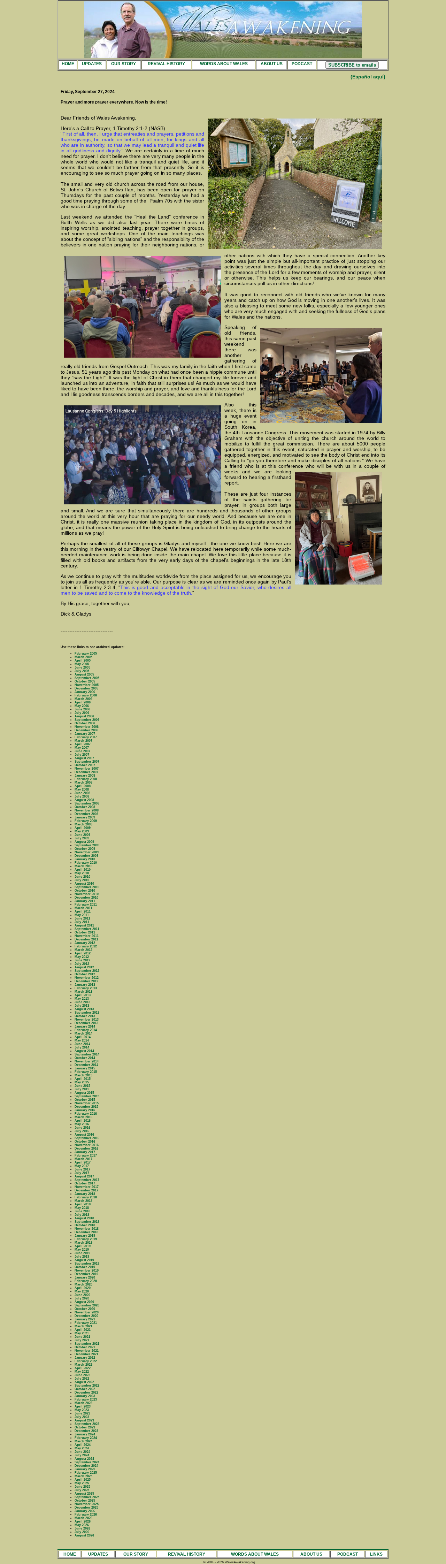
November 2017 (87, 1187)
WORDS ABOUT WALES (224, 63)
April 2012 (83, 953)
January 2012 (85, 943)
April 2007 (83, 744)
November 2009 (87, 852)
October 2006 (85, 723)
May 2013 (82, 998)
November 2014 (87, 1061)
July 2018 (82, 1214)
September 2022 (87, 1385)
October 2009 (85, 848)
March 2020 (83, 1284)
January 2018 (85, 1194)
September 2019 (87, 1263)
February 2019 (86, 1239)
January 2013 (85, 984)
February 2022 (86, 1361)
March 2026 (83, 1518)
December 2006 (86, 730)
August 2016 (84, 1134)
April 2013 (83, 995)
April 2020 (83, 1288)
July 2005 (82, 671)
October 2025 (85, 1500)
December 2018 (86, 1232)
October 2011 (85, 932)
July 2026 (82, 1532)
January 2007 (85, 733)
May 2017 (82, 1166)
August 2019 (84, 1260)
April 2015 (83, 1079)
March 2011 (83, 908)
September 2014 (87, 1054)
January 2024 (85, 1434)
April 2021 (83, 1330)
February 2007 (86, 737)
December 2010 (86, 897)
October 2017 (85, 1183)
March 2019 (83, 1242)
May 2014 (82, 1040)
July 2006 (82, 713)
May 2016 (82, 1124)
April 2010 (83, 869)
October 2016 (85, 1141)
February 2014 (86, 1030)
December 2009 (86, 855)
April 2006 (83, 702)
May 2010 (82, 873)
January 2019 (85, 1235)
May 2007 (82, 747)
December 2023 (86, 1431)
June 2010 (82, 876)
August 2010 (84, 883)
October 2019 (85, 1267)
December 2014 (86, 1065)
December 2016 (86, 1148)
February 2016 (86, 1113)
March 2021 (83, 1326)
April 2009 (83, 828)
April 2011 (83, 911)
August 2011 (84, 925)
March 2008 (83, 782)
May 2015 (82, 1082)
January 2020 (85, 1277)
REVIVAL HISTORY (166, 63)
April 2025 (83, 1479)
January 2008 (85, 775)
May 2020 (82, 1291)
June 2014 (82, 1044)
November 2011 (87, 936)
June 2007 (82, 751)
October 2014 (85, 1058)
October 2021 (85, 1347)
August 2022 (84, 1382)
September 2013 (87, 1012)
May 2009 (82, 831)
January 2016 (85, 1110)
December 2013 (86, 1023)
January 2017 (85, 1152)
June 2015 (82, 1086)
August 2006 (84, 716)
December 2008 (86, 814)
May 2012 (82, 957)
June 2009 (82, 835)
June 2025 (82, 1486)
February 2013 (86, 988)
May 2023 (82, 1410)
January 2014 (85, 1026)
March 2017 (83, 1159)
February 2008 (86, 779)
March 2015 (83, 1075)
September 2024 (87, 1462)
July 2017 (82, 1173)
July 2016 (82, 1131)
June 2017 (82, 1169)
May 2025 (82, 1483)
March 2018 (83, 1201)
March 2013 (83, 991)
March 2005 (83, 657)
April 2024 (83, 1445)
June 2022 (82, 1375)
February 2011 (86, 904)
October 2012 (85, 974)
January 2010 (85, 859)
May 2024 (82, 1448)
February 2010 (86, 862)
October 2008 (85, 807)
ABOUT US (272, 63)
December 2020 (86, 1316)
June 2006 (82, 709)
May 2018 (82, 1208)
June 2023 (82, 1413)
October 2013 (85, 1016)
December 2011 (86, 939)
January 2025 (85, 1469)
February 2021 (86, 1323)
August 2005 (84, 674)
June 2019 (82, 1253)
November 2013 (87, 1019)
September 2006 (87, 720)
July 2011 (82, 922)
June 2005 (82, 667)
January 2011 (85, 901)
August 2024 (84, 1458)
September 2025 (87, 1497)
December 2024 (86, 1465)
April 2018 (83, 1204)
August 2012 (84, 967)
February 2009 (86, 821)
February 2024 (86, 1438)
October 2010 (85, 890)
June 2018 (82, 1211)
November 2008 (87, 810)
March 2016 (83, 1117)
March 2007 (83, 740)
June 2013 (82, 1002)
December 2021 (86, 1354)
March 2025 (83, 1476)
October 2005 (85, 681)
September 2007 (87, 761)
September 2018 (87, 1221)
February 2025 (86, 1472)
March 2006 (83, 699)
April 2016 (83, 1120)
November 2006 (87, 726)
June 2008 (82, 793)
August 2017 (84, 1176)
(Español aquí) (368, 76)
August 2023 (84, 1420)
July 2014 (82, 1047)
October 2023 (85, 1427)
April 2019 (83, 1246)
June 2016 (82, 1127)
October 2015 (85, 1099)
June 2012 (82, 960)
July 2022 (82, 1378)
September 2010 (87, 887)
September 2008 (87, 803)
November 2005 (87, 685)
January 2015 (85, 1068)
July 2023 (82, 1417)
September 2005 (87, 678)
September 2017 (87, 1180)
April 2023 (83, 1406)
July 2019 (82, 1256)
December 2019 (86, 1274)
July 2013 (82, 1005)
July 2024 (82, 1455)
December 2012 (86, 981)
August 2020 (84, 1302)
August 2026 (84, 1535)
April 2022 (83, 1368)
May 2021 (82, 1333)
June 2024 (82, 1452)
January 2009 (85, 817)
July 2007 (82, 754)
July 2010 (82, 880)
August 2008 (84, 800)
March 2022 (83, 1364)
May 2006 (82, 706)
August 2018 (84, 1218)
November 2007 (87, 768)
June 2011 (82, 918)
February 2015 (86, 1072)
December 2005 (86, 688)
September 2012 (87, 970)
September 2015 (87, 1096)
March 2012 (83, 950)
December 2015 (86, 1106)
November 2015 (87, 1103)
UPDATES (92, 63)
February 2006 (86, 695)
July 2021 (82, 1340)
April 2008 (83, 786)
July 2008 (82, 796)
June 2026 (82, 1528)
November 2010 (87, 894)
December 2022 (86, 1392)
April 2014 (83, 1037)
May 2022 (82, 1371)
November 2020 (87, 1312)
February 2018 (86, 1197)
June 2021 (82, 1336)
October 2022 (85, 1389)
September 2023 (87, 1424)
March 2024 (83, 1441)
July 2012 (82, 964)
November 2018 (87, 1228)
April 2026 (83, 1521)
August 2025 (84, 1493)
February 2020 (86, 1281)
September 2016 (87, 1138)
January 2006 (85, 692)
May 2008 (82, 789)
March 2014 (83, 1033)
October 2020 (85, 1309)
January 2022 (85, 1357)
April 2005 (83, 660)
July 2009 (82, 838)
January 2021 (85, 1319)
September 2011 (87, 929)
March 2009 (83, 824)
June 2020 (82, 1295)
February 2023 (86, 1399)
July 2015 (82, 1089)
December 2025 (86, 1507)
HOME (68, 63)
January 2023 (85, 1396)
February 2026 (86, 1514)
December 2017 (86, 1190)
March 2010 (83, 866)
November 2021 (87, 1350)
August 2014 (84, 1051)
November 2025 (87, 1504)
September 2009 (87, 845)
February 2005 (86, 653)
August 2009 (84, 842)
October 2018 (85, 1225)
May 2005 (82, 664)
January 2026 (85, 1511)
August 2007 (84, 758)
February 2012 (86, 946)
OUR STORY (123, 63)
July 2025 (82, 1490)
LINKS (376, 1554)
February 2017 (86, 1155)
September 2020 (87, 1305)
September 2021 (87, 1343)
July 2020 (82, 1298)
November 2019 (87, 1270)
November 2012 (87, 977)
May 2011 (82, 915)
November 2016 (87, 1145)
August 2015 (84, 1092)
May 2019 (82, 1249)
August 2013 (84, 1009)
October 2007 (85, 765)
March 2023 (83, 1403)
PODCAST (302, 63)
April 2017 (83, 1162)
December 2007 (86, 772)
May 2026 (82, 1525)
